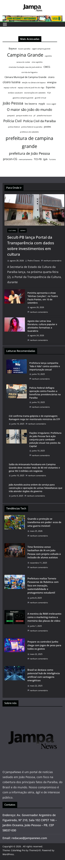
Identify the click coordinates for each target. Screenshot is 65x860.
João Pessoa (13, 103)
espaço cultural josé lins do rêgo (31, 87)
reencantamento (25, 159)
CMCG (47, 66)
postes (47, 126)
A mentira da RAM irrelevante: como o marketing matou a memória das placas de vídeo (44, 617)
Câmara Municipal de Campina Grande (25, 77)
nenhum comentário (52, 260)
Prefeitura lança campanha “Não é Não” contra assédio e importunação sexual (44, 366)
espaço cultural (10, 87)
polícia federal (14, 127)
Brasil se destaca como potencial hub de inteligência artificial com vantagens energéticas (43, 675)
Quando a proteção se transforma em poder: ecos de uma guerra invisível (44, 522)
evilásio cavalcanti (15, 93)
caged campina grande (41, 49)
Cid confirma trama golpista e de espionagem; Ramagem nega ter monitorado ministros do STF (34, 417)
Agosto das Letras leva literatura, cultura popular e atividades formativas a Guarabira (42, 325)
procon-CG (10, 159)
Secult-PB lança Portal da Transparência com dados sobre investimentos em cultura (30, 246)
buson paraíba (24, 49)
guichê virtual (40, 98)
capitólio (48, 56)
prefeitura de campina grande (29, 142)
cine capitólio (37, 62)
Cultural (12, 230)
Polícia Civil (12, 121)
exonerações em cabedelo (35, 93)
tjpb (45, 159)
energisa (51, 82)
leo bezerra (31, 103)
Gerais (22, 230)
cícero (51, 77)
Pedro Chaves (34, 260)
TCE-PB (38, 159)
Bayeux (13, 48)
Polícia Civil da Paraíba (39, 121)
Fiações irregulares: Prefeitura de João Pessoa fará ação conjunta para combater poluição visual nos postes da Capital (45, 439)
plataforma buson (44, 115)
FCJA (49, 93)
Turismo (52, 159)
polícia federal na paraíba (31, 127)
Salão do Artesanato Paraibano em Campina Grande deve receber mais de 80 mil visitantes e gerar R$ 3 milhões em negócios (34, 467)
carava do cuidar (23, 62)
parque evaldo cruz (24, 115)
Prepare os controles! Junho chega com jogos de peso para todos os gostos (44, 645)
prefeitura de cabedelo (29, 132)
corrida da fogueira (29, 72)
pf (34, 115)
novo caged (51, 104)
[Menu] (5, 24)
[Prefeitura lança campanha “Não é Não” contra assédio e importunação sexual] (16, 370)
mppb (41, 103)
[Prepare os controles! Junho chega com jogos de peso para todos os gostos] (14, 651)
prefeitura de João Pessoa (29, 153)
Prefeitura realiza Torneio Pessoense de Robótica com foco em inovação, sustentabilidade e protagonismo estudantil (43, 585)
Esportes (50, 87)
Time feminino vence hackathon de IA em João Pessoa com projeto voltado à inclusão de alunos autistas (44, 552)
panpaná (11, 115)
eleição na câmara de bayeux (34, 82)
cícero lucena (11, 82)
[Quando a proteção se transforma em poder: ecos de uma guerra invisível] (14, 528)
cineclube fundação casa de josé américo (25, 67)
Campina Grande (25, 55)
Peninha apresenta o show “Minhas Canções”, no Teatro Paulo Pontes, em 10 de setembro (42, 297)
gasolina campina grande (23, 98)
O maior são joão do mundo (29, 109)
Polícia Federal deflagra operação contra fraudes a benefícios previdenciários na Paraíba (45, 392)
